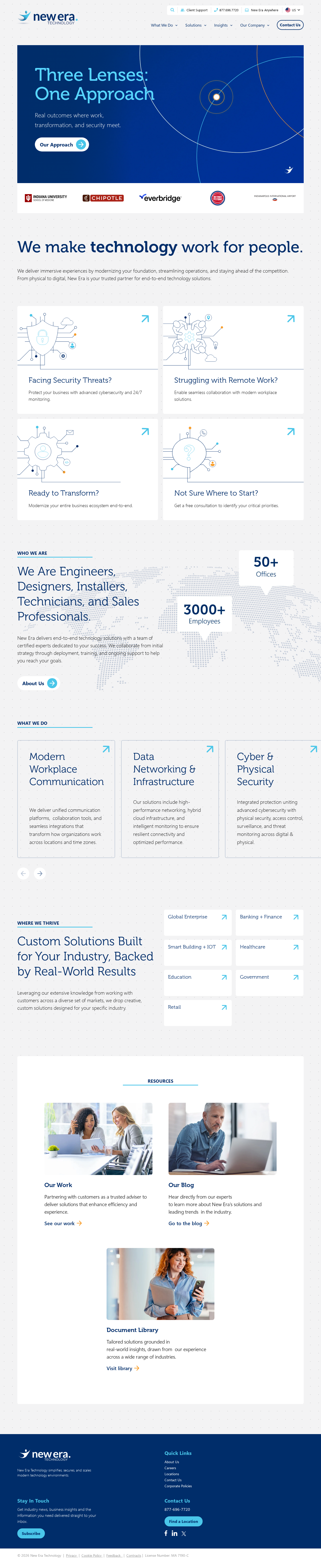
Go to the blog (185, 1223)
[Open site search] (172, 10)
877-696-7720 (177, 1509)
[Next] (40, 874)
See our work (59, 1223)
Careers (170, 1467)
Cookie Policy (92, 1555)
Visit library (119, 1368)
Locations (172, 1473)
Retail (174, 1007)
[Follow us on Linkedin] (174, 1533)
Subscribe (31, 1533)
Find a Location (183, 1521)
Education (179, 977)
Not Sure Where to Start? (216, 493)
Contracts (133, 1555)
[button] (98, 1167)
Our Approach (56, 144)
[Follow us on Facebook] (166, 1533)
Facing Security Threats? (70, 380)
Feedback (114, 1555)
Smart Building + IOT (192, 947)
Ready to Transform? (64, 493)
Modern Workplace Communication (67, 769)
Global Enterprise (187, 917)
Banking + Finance (261, 917)
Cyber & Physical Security (256, 769)
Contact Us (173, 1479)
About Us (33, 683)
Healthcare (252, 947)
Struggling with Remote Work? (226, 380)
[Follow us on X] (184, 1533)
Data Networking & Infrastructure (164, 769)
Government (254, 977)
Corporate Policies (178, 1485)
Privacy (72, 1555)
